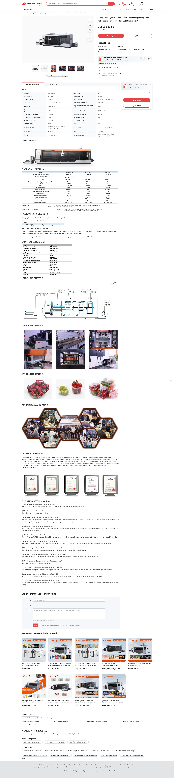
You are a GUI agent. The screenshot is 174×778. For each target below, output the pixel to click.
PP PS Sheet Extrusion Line (29, 725)
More (23, 758)
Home (23, 13)
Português (56, 767)
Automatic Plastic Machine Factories (100, 751)
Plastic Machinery (52, 13)
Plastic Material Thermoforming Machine (85, 755)
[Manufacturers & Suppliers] (32, 4)
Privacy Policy (113, 771)
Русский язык (70, 767)
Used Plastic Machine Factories (32, 751)
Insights (133, 765)
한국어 (101, 767)
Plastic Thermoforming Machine (81, 13)
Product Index (118, 765)
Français (63, 767)
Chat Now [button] (140, 36)
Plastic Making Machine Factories (77, 751)
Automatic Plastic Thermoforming (124, 751)
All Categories (28, 9)
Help (120, 9)
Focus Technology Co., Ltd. (75, 771)
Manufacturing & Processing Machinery (36, 13)
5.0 (130, 87)
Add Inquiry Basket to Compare (58, 76)
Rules (151, 9)
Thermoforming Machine (65, 13)
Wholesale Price (89, 765)
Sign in (150, 5)
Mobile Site (126, 765)
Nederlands (90, 767)
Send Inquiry (111, 36)
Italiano (78, 767)
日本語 (106, 767)
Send (35, 625)
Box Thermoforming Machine (109, 755)
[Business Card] (149, 92)
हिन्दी (111, 767)
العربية (96, 767)
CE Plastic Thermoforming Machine (60, 755)
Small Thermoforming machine (30, 721)
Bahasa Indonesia (137, 767)
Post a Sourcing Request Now (72, 625)
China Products (51, 765)
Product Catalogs (47, 718)
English (44, 767)
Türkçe (122, 767)
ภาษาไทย (116, 767)
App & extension (130, 9)
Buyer (110, 9)
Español (50, 767)
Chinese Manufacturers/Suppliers (65, 765)
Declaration (106, 771)
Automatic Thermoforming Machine (55, 742)
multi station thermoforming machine (64, 725)
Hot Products (42, 765)
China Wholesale (79, 765)
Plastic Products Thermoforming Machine (35, 755)
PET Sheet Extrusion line (61, 721)
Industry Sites (98, 765)
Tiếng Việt (128, 767)
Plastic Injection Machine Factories (54, 751)
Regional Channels (108, 765)
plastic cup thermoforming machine (97, 721)
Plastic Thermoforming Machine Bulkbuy (132, 755)
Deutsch (84, 767)
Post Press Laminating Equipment (129, 721)
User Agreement (97, 771)
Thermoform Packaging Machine (78, 742)
